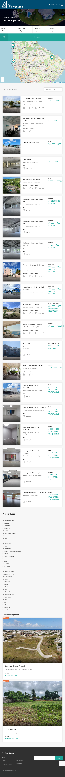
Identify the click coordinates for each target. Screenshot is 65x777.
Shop (5, 546)
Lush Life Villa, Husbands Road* (33, 365)
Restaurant (7, 543)
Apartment (6, 523)
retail (5, 602)
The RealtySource (8, 753)
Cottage (6, 553)
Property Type (21, 28)
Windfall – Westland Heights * (32, 179)
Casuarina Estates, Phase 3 (15, 666)
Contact (19, 763)
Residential (7, 569)
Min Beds (52, 28)
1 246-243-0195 (55, 4)
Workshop (6, 609)
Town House (7, 597)
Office (6, 541)
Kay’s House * (27, 159)
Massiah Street (27, 344)
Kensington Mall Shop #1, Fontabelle (34, 492)
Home (4, 760)
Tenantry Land (7, 607)
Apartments (7, 525)
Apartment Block (9, 571)
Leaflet (55, 82)
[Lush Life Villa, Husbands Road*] (13, 45)
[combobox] (8, 31)
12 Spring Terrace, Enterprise (32, 98)
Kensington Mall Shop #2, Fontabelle (34, 407)
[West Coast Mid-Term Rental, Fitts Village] (13, 61)
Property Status (38, 28)
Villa (5, 599)
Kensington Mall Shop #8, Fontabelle (34, 473)
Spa (5, 604)
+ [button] (2, 78)
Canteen (6, 530)
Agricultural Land (9, 520)
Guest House (8, 576)
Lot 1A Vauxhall (10, 729)
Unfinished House (10, 587)
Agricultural (7, 518)
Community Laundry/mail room (12, 551)
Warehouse (7, 548)
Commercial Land (9, 536)
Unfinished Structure (10, 564)
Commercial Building (10, 533)
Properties (20, 760)
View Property (11, 109)
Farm (5, 559)
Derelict (7, 581)
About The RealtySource (8, 764)
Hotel (5, 538)
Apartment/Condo (9, 574)
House (6, 579)
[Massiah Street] (52, 57)
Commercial (7, 528)
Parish (3, 28)
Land (5, 589)
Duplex (7, 584)
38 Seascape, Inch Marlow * (31, 304)
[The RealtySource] (12, 7)
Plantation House (9, 594)
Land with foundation (11, 592)
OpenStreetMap (61, 82)
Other (5, 561)
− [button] (2, 81)
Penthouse (7, 566)
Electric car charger (9, 556)
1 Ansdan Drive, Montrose (31, 142)
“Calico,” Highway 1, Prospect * (33, 324)
